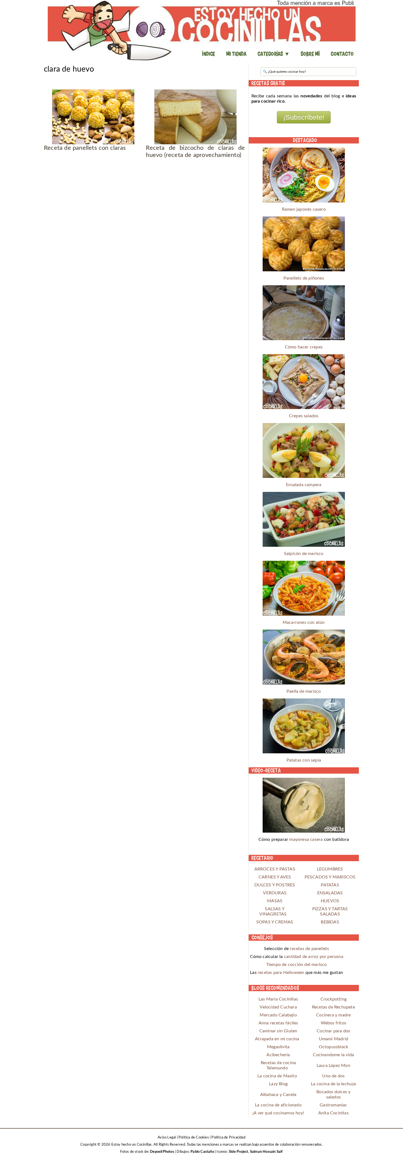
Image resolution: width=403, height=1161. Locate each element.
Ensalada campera (303, 485)
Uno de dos (333, 1076)
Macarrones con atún (304, 622)
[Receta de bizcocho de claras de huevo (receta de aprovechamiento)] (195, 116)
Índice (208, 54)
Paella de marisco (303, 691)
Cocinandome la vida (333, 1055)
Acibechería (278, 1055)
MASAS (274, 901)
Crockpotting (333, 999)
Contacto (342, 54)
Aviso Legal (167, 1137)
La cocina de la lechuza (333, 1084)
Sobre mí (310, 54)
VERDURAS (274, 893)
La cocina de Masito (277, 1076)
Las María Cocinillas (278, 999)
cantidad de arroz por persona (313, 956)
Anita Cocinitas (333, 1113)
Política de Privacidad (228, 1137)
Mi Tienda (236, 54)
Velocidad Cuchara (278, 1007)
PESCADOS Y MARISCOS (330, 877)
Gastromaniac (333, 1105)
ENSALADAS (330, 893)
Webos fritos (333, 1023)
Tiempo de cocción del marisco (296, 964)
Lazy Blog (278, 1084)
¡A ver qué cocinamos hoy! (278, 1113)
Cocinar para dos (333, 1031)
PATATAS (330, 885)
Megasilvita (278, 1047)
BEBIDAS (330, 922)
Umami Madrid (333, 1039)
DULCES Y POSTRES (274, 885)
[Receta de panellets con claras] (93, 116)
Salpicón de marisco (303, 553)
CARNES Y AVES (275, 877)
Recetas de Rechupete (333, 1007)
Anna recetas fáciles (278, 1023)
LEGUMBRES (330, 869)
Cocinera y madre (333, 1015)
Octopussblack (333, 1047)
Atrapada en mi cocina (277, 1039)
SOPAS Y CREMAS (274, 922)
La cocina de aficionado (278, 1105)
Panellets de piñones (303, 278)
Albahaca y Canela (278, 1094)
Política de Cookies (193, 1137)
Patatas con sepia (303, 760)
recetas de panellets (309, 948)
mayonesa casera (306, 839)
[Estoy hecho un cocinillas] (201, 30)
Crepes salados (304, 416)
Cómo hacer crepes (304, 347)
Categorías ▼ (273, 54)
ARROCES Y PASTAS (274, 869)
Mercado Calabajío (278, 1015)
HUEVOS (330, 901)
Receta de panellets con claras (85, 148)
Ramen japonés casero (304, 209)
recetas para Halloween (281, 972)
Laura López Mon (333, 1065)
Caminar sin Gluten (278, 1031)
